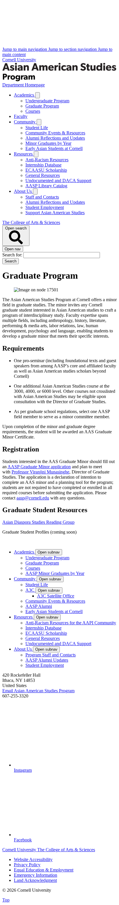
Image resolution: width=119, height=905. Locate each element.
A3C (30, 590)
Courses (32, 111)
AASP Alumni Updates (46, 660)
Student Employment (44, 207)
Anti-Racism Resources (46, 159)
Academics (24, 94)
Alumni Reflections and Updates (55, 138)
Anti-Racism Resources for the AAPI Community (70, 622)
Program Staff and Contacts (50, 654)
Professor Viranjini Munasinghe (40, 471)
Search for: (12, 254)
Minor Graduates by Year (48, 143)
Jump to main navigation (25, 49)
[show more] (37, 95)
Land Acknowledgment (35, 880)
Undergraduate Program (47, 100)
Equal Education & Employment (43, 869)
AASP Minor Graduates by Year (54, 573)
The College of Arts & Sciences (31, 222)
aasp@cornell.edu (32, 497)
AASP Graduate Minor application (39, 466)
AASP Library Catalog (46, 185)
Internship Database (43, 164)
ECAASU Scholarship (46, 170)
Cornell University (19, 59)
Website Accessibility (33, 859)
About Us (23, 191)
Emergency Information (35, 875)
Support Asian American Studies (55, 212)
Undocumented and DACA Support (58, 180)
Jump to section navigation (73, 49)
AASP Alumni (38, 606)
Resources (24, 153)
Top (6, 899)
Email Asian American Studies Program (38, 690)
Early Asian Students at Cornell (54, 148)
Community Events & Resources (55, 132)
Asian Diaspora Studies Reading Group (38, 522)
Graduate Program (42, 105)
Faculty (20, 116)
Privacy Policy (27, 864)
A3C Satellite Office (55, 595)
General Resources (42, 175)
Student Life (36, 127)
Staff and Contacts (42, 197)
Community (25, 121)
